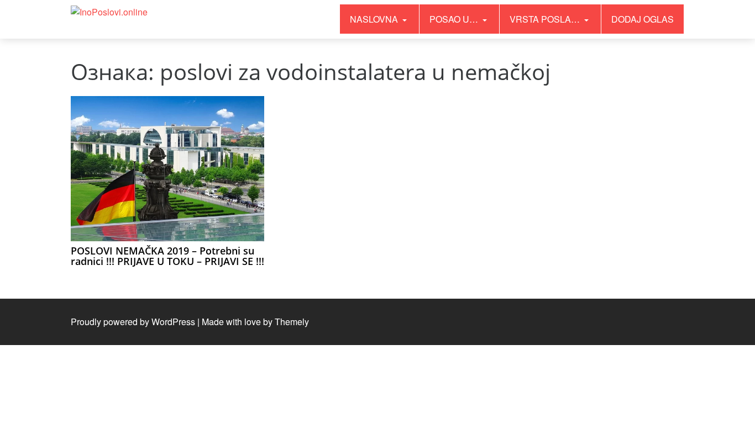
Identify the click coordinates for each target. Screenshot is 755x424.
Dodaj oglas (642, 19)
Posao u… (454, 19)
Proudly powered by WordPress (133, 321)
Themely (292, 321)
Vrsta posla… (546, 19)
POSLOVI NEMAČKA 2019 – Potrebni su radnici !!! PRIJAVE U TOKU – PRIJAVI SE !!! (167, 256)
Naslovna (375, 19)
